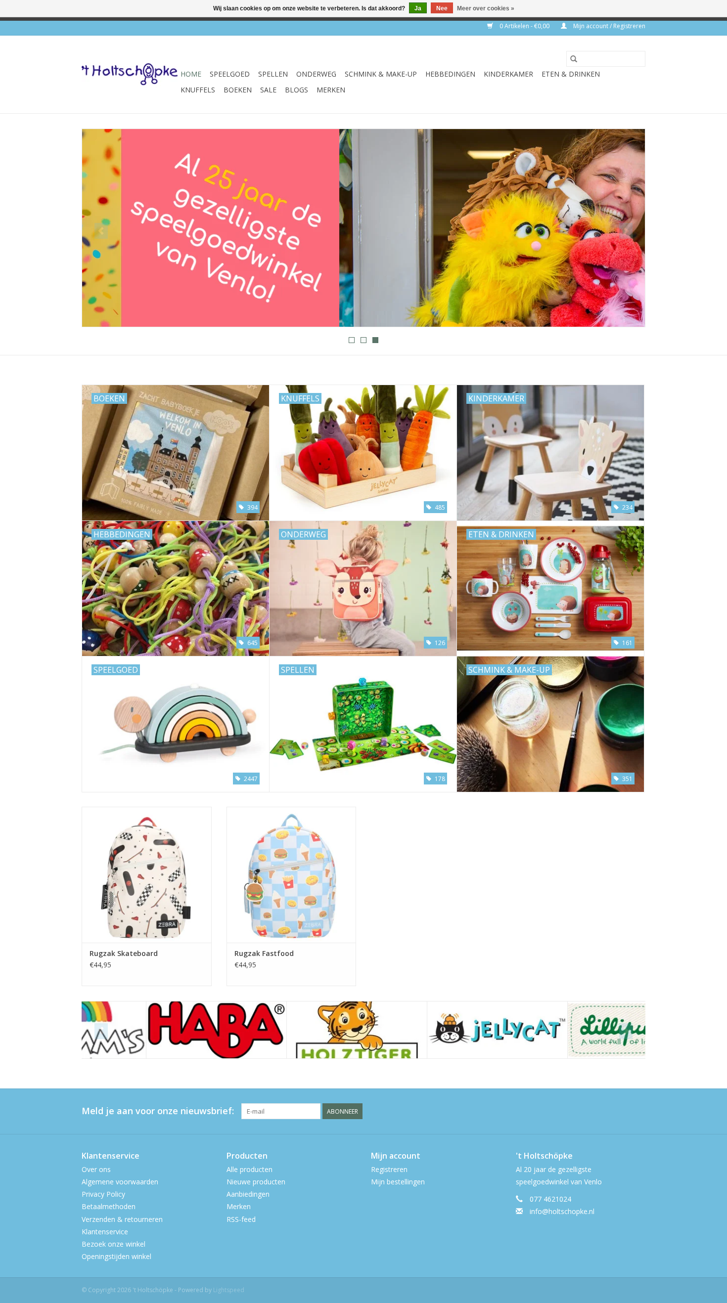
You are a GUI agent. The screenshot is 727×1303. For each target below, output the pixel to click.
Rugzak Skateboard (124, 953)
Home (191, 74)
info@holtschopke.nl (562, 1211)
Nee (442, 8)
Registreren (389, 1169)
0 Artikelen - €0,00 (524, 26)
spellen (273, 74)
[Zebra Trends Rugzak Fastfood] (292, 875)
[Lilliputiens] (573, 1029)
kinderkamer (508, 74)
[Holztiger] (293, 1029)
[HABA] (152, 1029)
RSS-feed (241, 1219)
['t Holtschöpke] (130, 74)
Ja (417, 8)
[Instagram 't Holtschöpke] (637, 1111)
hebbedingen (450, 74)
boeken (238, 89)
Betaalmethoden (109, 1206)
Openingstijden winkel (116, 1256)
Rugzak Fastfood (264, 953)
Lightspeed (228, 1290)
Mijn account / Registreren (608, 26)
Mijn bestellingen (398, 1181)
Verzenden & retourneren (122, 1219)
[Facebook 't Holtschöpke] (602, 1111)
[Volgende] (626, 231)
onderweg (316, 74)
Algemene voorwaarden (120, 1181)
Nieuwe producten (256, 1181)
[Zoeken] (573, 59)
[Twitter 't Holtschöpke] (620, 1111)
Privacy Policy (103, 1194)
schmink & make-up (381, 74)
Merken (331, 89)
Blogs (296, 89)
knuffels (198, 89)
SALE (268, 89)
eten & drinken (571, 74)
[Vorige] (101, 231)
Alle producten (250, 1169)
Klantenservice (105, 1231)
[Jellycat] (433, 1029)
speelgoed (230, 74)
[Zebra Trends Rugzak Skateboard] (147, 875)
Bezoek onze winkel (113, 1244)
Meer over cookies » (485, 8)
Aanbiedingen (248, 1194)
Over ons (96, 1169)
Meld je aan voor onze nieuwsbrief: (158, 1111)
